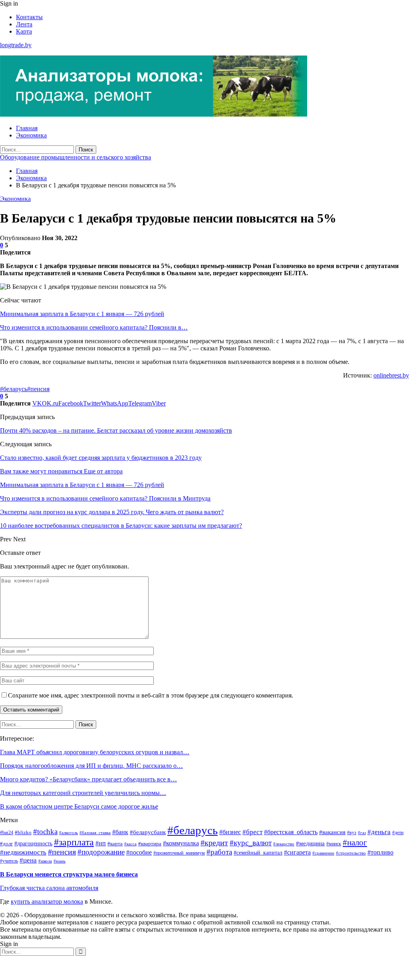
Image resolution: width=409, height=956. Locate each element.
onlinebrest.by (391, 375)
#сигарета (297, 852)
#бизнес (230, 832)
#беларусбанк (148, 832)
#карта (115, 844)
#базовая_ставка (95, 833)
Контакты (29, 17)
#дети (397, 832)
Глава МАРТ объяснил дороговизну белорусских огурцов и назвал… (94, 752)
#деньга (379, 832)
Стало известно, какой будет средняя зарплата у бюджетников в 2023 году (101, 457)
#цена (28, 860)
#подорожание (101, 852)
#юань (60, 861)
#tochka (45, 831)
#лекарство (283, 844)
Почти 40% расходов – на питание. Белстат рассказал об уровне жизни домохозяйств (116, 430)
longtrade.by (16, 45)
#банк (120, 832)
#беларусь (13, 389)
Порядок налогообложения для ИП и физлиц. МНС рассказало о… (91, 765)
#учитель (9, 861)
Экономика (31, 135)
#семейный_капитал (258, 852)
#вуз (351, 832)
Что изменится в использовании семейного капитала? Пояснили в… (94, 327)
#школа (45, 861)
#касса (130, 843)
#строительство (351, 853)
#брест (252, 832)
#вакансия (332, 832)
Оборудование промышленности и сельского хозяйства (75, 157)
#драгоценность (33, 843)
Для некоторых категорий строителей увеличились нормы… (83, 792)
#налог (355, 842)
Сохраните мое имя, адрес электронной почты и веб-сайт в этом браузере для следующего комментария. (150, 695)
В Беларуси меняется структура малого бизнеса (69, 874)
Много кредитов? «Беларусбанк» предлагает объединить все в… (88, 779)
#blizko (23, 832)
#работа (219, 852)
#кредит (214, 843)
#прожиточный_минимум (179, 853)
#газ (362, 832)
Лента (24, 24)
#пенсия (38, 389)
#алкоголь (68, 833)
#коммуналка (181, 843)
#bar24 (6, 832)
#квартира (149, 844)
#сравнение (323, 853)
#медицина (310, 843)
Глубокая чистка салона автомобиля (49, 887)
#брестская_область (291, 832)
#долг (6, 844)
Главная (27, 128)
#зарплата (74, 842)
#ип (100, 843)
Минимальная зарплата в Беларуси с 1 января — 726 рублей (82, 313)
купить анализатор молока (47, 901)
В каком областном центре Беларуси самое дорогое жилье (79, 806)
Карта (24, 31)
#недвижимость (23, 852)
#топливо (380, 852)
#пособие (139, 852)
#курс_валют (251, 843)
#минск (333, 844)
